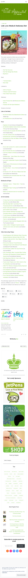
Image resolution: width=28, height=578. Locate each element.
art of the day (7, 471)
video (8, 502)
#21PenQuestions (7, 118)
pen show (19, 493)
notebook (8, 490)
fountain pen (8, 481)
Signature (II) (6, 125)
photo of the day (8, 495)
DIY (13, 476)
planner (15, 495)
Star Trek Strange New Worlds (10, 72)
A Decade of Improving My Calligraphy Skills (14, 221)
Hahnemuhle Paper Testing (9, 187)
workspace (18, 502)
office (13, 490)
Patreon (17, 282)
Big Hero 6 (5, 73)
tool (16, 500)
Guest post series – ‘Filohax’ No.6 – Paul (12, 184)
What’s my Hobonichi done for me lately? (12, 191)
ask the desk (21, 471)
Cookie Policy (4, 572)
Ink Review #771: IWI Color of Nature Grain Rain (14, 171)
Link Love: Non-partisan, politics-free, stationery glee (18, 319)
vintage (12, 502)
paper (17, 490)
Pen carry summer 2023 (8, 134)
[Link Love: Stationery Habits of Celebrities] (6, 314)
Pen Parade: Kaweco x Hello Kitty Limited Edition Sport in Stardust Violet (17, 526)
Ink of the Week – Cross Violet (10, 168)
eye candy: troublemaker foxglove (11, 160)
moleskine (16, 488)
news (20, 488)
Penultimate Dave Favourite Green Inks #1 (13, 175)
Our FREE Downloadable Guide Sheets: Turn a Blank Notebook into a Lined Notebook (17, 532)
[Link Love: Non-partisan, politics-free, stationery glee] (18, 314)
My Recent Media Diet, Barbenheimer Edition (13, 114)
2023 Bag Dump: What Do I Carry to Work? (13, 258)
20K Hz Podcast (7, 90)
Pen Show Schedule (17, 516)
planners (21, 495)
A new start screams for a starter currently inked (14, 147)
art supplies (14, 471)
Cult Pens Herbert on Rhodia (10, 152)
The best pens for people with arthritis (12, 130)
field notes (19, 478)
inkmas (10, 483)
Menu (4, 1)
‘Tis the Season (7, 215)
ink (6, 483)
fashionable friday (11, 478)
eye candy (18, 476)
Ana (17, 339)
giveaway (15, 481)
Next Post (23, 346)
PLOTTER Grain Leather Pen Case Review (13, 248)
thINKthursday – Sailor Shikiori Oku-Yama (13, 156)
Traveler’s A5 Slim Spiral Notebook (11, 104)
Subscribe (20, 546)
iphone (20, 483)
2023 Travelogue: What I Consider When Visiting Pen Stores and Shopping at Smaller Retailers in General (14, 254)
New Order (5, 82)
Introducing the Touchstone (9, 136)
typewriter (21, 500)
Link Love (4, 23)
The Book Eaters (7, 81)
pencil (8, 493)
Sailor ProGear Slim (7, 100)
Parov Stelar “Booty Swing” (9, 93)
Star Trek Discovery (7, 70)
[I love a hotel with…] (7, 326)
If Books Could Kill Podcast (9, 91)
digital (9, 476)
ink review (15, 483)
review (6, 500)
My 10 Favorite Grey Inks (9, 150)
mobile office (9, 488)
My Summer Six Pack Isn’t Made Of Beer (12, 138)
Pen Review (13, 493)
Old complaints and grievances (10, 269)
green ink (20, 481)
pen (21, 490)
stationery (11, 500)
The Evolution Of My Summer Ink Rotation (13, 164)
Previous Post (6, 346)
